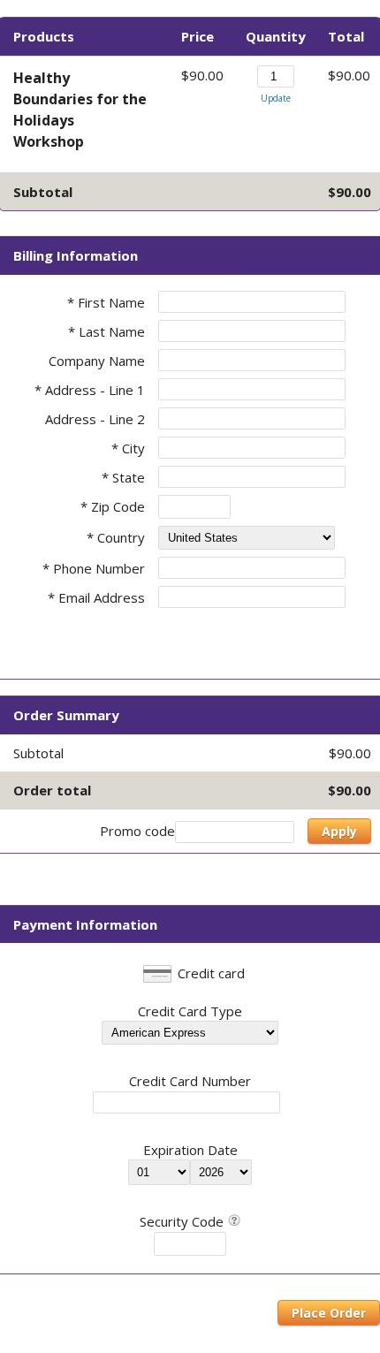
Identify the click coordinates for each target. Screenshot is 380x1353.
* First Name (106, 302)
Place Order (329, 1312)
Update (276, 98)
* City (128, 448)
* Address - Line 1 (89, 390)
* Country (116, 537)
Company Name (97, 360)
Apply (339, 831)
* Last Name (106, 331)
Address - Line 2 (95, 419)
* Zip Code (112, 506)
